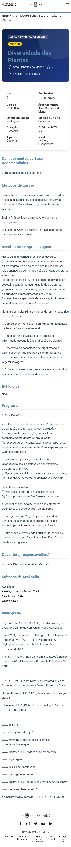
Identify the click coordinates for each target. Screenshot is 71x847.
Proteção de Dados (63, 839)
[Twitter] (35, 824)
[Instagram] (28, 824)
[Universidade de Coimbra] (9, 4)
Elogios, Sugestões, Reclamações (38, 839)
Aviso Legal (52, 837)
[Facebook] (20, 824)
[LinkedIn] (51, 824)
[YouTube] (43, 824)
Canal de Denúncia (22, 837)
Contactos (8, 836)
